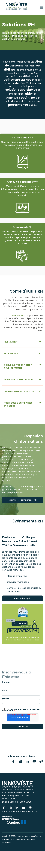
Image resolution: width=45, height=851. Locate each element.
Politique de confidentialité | (14, 839)
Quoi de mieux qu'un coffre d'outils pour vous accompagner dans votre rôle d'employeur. (22, 144)
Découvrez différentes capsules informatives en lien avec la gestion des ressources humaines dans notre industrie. (22, 191)
